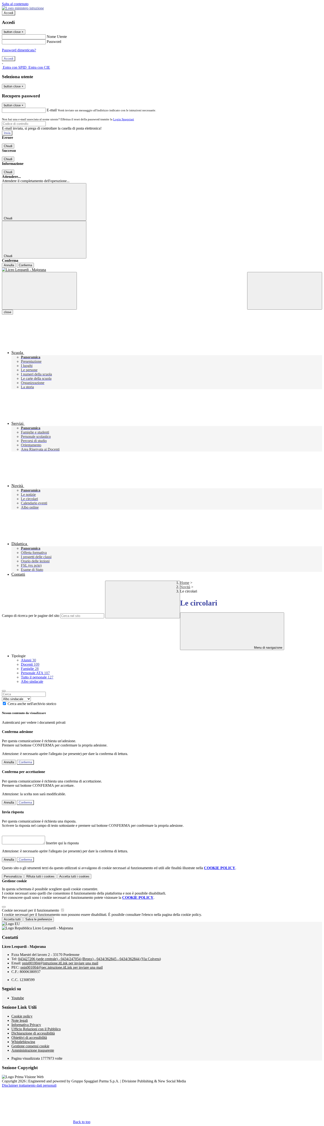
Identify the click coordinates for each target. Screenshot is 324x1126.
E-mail (52, 110)
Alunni (28, 660)
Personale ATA (35, 673)
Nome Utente (57, 37)
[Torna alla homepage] (162, 270)
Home (184, 583)
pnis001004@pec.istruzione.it (61, 967)
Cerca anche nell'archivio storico (32, 704)
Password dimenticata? (19, 50)
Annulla (9, 265)
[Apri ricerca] (284, 291)
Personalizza (13, 876)
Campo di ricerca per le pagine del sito (30, 616)
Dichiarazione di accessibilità (33, 1033)
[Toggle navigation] (39, 291)
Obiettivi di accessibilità (29, 1038)
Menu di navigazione (267, 647)
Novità (185, 587)
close (7, 312)
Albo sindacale (32, 681)
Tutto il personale (37, 677)
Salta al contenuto (15, 4)
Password (54, 42)
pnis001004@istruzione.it (60, 963)
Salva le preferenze (38, 919)
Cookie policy (21, 1016)
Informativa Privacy (26, 1025)
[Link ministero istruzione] (23, 8)
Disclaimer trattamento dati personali (29, 1085)
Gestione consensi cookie (30, 1046)
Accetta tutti (74, 876)
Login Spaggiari (123, 119)
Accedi (8, 13)
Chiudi (8, 146)
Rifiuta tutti (40, 876)
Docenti (30, 664)
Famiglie (30, 669)
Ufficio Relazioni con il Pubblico (36, 1029)
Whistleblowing (23, 1042)
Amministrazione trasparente (32, 1050)
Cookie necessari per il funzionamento (31, 910)
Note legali (19, 1020)
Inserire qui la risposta (62, 843)
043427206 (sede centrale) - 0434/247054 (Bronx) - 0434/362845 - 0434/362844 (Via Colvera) (89, 959)
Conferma (25, 265)
